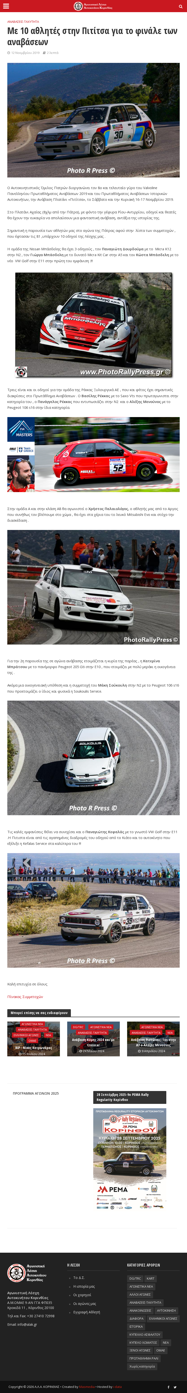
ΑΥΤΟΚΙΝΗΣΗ (166, 1310)
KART (150, 1278)
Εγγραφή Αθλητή (86, 1312)
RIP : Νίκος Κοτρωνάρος (33, 1047)
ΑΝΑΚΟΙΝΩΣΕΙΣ (140, 1310)
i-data (117, 1387)
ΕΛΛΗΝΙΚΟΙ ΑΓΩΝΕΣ (26, 1035)
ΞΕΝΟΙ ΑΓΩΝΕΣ (140, 1350)
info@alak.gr (27, 1324)
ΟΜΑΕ (32, 1040)
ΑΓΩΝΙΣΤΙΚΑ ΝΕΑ (32, 1024)
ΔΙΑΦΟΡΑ (136, 1318)
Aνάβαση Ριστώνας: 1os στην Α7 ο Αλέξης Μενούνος (153, 1042)
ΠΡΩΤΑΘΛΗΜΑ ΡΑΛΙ (144, 1358)
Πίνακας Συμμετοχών (25, 996)
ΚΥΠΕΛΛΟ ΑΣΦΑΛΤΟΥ (145, 1334)
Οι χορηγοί (82, 1294)
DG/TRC (78, 1027)
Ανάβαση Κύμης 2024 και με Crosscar (93, 1042)
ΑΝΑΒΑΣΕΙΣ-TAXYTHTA (23, 21)
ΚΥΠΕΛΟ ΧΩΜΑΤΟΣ (143, 1342)
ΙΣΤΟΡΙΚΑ (136, 1326)
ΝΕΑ (48, 1035)
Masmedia (87, 1387)
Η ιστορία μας (84, 1286)
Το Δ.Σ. (79, 1277)
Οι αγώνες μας (84, 1303)
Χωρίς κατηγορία (142, 1366)
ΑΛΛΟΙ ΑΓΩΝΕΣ (140, 1294)
